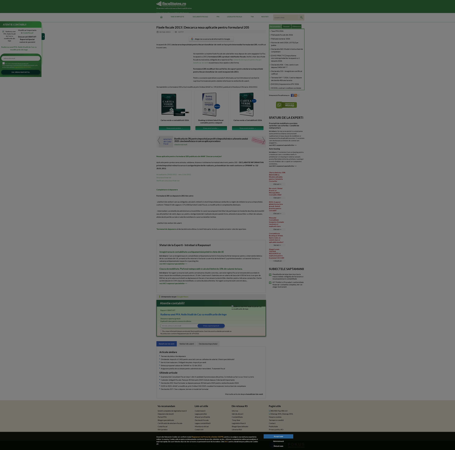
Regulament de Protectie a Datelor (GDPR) (207, 437)
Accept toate (278, 436)
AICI (226, 442)
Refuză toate (278, 446)
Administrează (278, 441)
